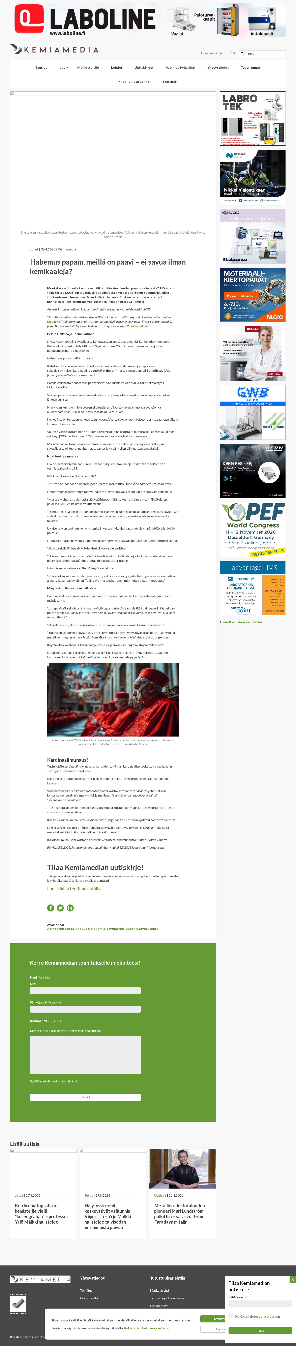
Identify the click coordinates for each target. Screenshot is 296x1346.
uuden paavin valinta (142, 928)
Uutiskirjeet (144, 67)
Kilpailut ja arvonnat (134, 81)
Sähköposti (45, 1002)
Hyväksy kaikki (222, 1318)
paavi (80, 928)
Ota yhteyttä (89, 1298)
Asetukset (222, 1329)
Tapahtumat (250, 67)
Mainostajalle (88, 67)
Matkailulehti (159, 1290)
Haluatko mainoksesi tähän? (241, 622)
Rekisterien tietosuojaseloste (146, 1328)
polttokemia (95, 928)
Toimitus (86, 1290)
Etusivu (42, 67)
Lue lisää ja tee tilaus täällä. (74, 888)
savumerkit (115, 928)
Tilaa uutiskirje (211, 53)
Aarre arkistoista (60, 928)
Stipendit (170, 81)
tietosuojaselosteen (265, 1316)
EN (233, 53)
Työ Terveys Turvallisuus (167, 1298)
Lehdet (116, 67)
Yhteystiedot (218, 67)
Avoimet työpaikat (181, 67)
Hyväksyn (257, 1316)
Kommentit (45, 1021)
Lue (62, 67)
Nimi (33, 984)
